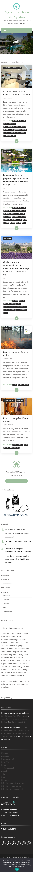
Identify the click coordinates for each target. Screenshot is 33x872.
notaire (6, 222)
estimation (12, 123)
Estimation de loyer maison (11, 786)
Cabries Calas (16, 637)
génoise (6, 303)
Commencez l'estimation (15, 481)
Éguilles (4, 643)
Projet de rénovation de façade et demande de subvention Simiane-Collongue (17, 559)
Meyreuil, (5, 649)
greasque (23, 216)
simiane (18, 222)
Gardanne (7, 67)
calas (26, 444)
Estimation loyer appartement (12, 789)
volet (6, 312)
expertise (25, 716)
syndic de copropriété (17, 722)
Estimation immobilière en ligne (12, 783)
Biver (26, 634)
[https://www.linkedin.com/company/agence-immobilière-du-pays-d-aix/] (24, 843)
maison (12, 129)
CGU (3, 774)
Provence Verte (7, 620)
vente (12, 719)
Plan (3, 777)
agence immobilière (19, 120)
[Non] (31, 865)
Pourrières (5, 687)
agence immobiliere (10, 210)
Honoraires (5, 780)
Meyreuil (18, 733)
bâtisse (21, 300)
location (17, 719)
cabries (6, 213)
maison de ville (21, 306)
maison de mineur (20, 129)
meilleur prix (21, 132)
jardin (6, 129)
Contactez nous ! (7, 768)
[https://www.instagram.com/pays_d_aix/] (29, 843)
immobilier (7, 219)
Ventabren (12, 676)
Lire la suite (13, 141)
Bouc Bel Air (5, 637)
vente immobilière (9, 135)
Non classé (5, 587)
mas (17, 309)
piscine (12, 222)
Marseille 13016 (7, 583)
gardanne (23, 126)
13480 (14, 444)
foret (15, 384)
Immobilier (17, 67)
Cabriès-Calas (9, 400)
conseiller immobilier (17, 213)
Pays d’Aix (5, 762)
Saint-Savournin (7, 611)
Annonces (5, 756)
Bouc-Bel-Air (6, 595)
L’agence (4, 753)
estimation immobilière (11, 126)
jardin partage (14, 447)
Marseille (5, 580)
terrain (26, 384)
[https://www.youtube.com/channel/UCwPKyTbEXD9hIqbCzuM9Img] (19, 843)
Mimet (4, 607)
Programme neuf (7, 759)
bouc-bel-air (21, 210)
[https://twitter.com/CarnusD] (14, 843)
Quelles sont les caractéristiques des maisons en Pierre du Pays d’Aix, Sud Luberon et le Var (16, 268)
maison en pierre (9, 309)
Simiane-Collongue (8, 616)
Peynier (16, 652)
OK (17, 869)
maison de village (9, 306)
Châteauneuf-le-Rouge (9, 640)
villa (23, 222)
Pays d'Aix (7, 328)
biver (5, 123)
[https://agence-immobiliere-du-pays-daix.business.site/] (9, 843)
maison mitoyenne (9, 132)
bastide (15, 300)
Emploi (3, 765)
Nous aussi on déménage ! (15, 529)
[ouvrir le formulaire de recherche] (29, 30)
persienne (23, 309)
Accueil (4, 771)
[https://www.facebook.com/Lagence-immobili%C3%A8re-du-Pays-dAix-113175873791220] (4, 843)
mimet (25, 219)
